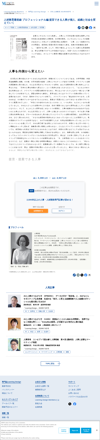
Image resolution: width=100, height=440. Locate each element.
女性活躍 (34, 27)
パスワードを (78, 397)
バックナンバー (8, 390)
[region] (50, 430)
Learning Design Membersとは (47, 400)
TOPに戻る (50, 364)
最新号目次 (6, 386)
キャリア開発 (9, 27)
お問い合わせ (73, 393)
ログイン (62, 211)
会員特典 (38, 407)
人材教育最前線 (22, 27)
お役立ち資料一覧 (42, 386)
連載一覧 (5, 417)
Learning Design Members (14, 11)
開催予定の (10, 407)
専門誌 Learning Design (37, 11)
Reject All (75, 430)
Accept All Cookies (86, 430)
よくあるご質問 (74, 390)
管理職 (41, 27)
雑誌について (7, 393)
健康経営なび (40, 390)
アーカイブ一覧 (8, 403)
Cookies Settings (63, 430)
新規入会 (38, 403)
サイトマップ (73, 386)
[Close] (97, 430)
